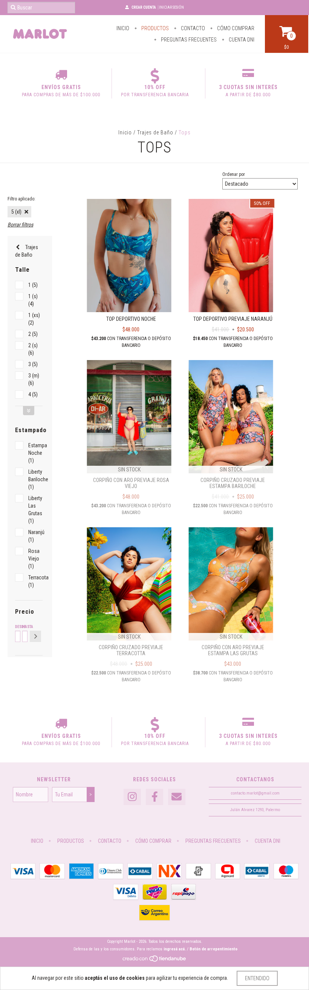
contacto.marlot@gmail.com (255, 793)
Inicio (122, 28)
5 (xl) (16, 212)
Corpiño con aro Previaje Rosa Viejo (131, 483)
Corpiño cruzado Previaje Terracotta (131, 650)
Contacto (192, 28)
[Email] (176, 797)
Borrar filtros (20, 225)
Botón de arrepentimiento (213, 949)
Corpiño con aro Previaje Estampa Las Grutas (233, 650)
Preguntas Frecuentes (188, 40)
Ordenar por (233, 174)
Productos (154, 28)
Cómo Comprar (235, 28)
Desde (17, 627)
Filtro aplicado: (21, 199)
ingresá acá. (175, 949)
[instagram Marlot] (132, 797)
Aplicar (35, 636)
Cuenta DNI (241, 40)
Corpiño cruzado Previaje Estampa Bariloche (232, 483)
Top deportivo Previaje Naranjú (232, 319)
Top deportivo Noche (131, 319)
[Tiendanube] (155, 960)
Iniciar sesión (171, 7)
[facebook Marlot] (154, 797)
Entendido (257, 978)
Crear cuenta (144, 7)
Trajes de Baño (155, 132)
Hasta (24, 627)
